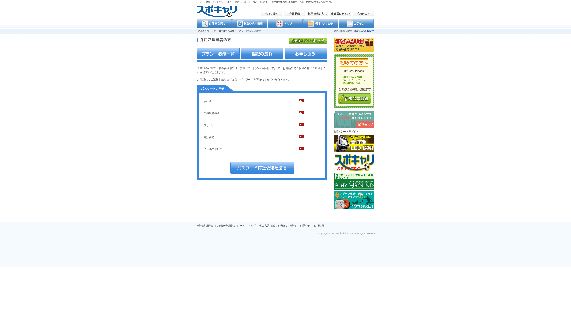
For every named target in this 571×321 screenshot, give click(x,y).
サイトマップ (248, 225)
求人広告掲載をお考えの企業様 (277, 225)
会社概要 (319, 225)
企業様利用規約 (204, 225)
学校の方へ (363, 13)
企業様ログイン (340, 13)
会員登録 (294, 13)
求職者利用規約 (226, 225)
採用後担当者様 (226, 31)
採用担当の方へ (317, 13)
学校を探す (271, 13)
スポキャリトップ (207, 31)
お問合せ (305, 225)
